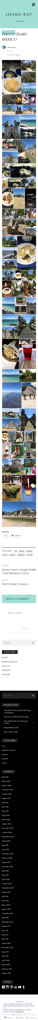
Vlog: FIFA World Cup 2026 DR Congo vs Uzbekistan (17, 711)
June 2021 (5, 871)
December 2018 (7, 913)
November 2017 (7, 922)
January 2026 (6, 785)
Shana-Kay (19, 14)
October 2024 (7, 832)
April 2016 (5, 960)
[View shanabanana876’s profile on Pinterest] (11, 987)
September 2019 (8, 888)
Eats (3, 657)
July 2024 (5, 845)
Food (5, 555)
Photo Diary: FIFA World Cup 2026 (16, 717)
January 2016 (6, 973)
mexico (12, 555)
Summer (21, 555)
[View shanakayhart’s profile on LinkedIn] (15, 987)
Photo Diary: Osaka (11, 732)
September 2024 (8, 837)
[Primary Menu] (33, 4)
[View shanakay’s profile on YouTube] (19, 987)
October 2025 (7, 794)
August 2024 (6, 841)
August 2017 (6, 926)
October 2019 (7, 883)
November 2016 (7, 947)
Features (5, 666)
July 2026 (5, 777)
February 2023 (7, 858)
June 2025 (5, 807)
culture (29, 551)
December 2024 (7, 828)
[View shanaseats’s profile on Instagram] (7, 987)
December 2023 (7, 854)
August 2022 (6, 862)
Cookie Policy (19, 1011)
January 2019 (6, 909)
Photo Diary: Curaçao (15, 584)
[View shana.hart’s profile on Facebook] (3, 987)
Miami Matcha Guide (11, 727)
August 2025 (6, 798)
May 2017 (5, 939)
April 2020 (6, 879)
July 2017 (5, 930)
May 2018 (5, 918)
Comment (25, 628)
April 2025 (6, 815)
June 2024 (5, 849)
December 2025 (7, 790)
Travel (18, 54)
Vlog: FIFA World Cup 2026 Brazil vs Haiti (16, 722)
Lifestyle (5, 670)
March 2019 (6, 905)
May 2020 (5, 875)
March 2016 (6, 965)
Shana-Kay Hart (11, 47)
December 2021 (7, 866)
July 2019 (5, 896)
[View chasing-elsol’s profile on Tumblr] (23, 987)
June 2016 (5, 952)
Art (15, 551)
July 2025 (5, 802)
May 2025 (5, 811)
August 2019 (6, 892)
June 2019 (5, 901)
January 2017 (6, 943)
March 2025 (6, 819)
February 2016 (7, 969)
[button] (11, 77)
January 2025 (6, 824)
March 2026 (6, 781)
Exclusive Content (8, 662)
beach (22, 551)
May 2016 (5, 956)
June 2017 (5, 935)
